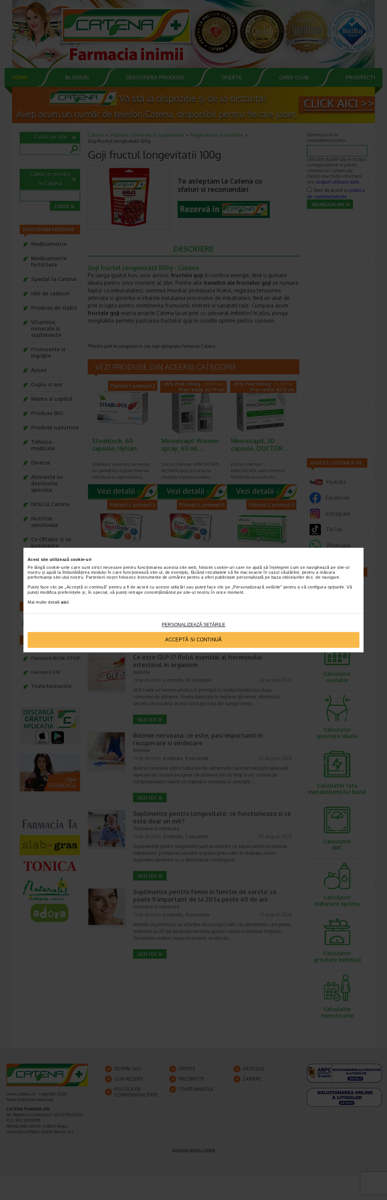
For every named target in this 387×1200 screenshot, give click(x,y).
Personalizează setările (193, 624)
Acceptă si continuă (193, 640)
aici (64, 602)
